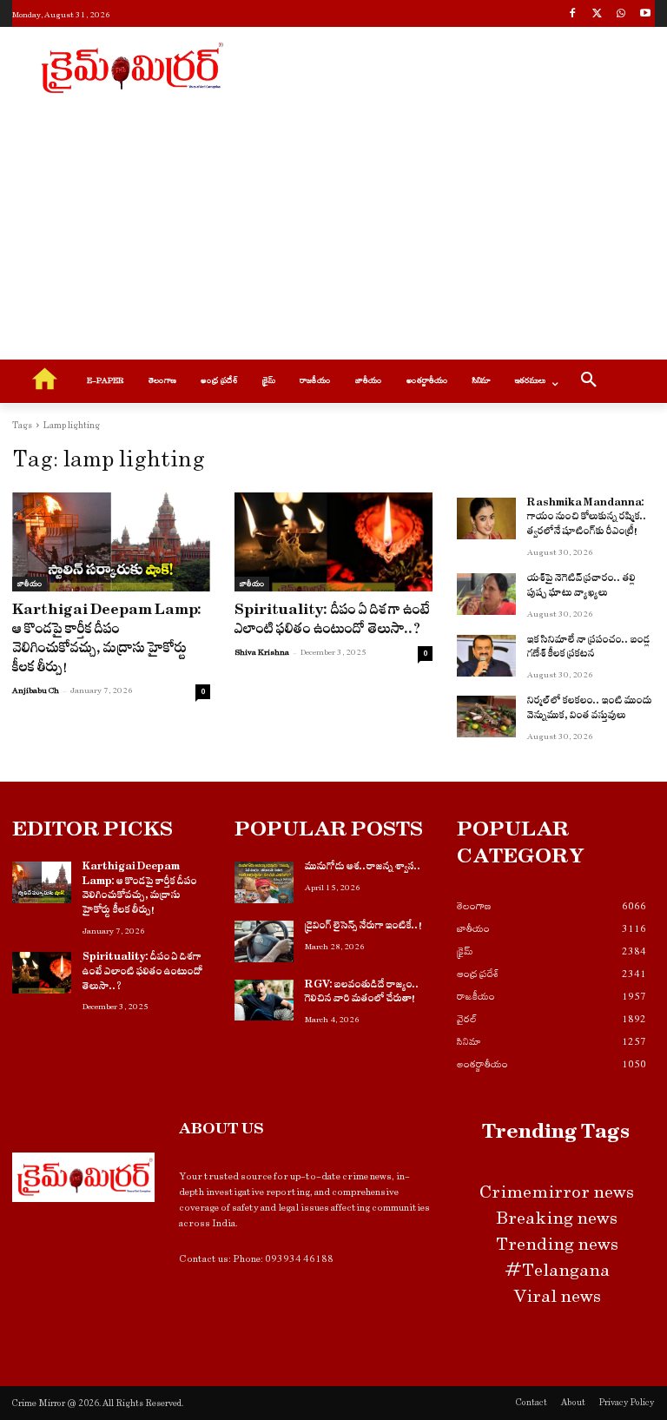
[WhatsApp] (621, 15)
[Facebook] (573, 15)
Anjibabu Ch (35, 690)
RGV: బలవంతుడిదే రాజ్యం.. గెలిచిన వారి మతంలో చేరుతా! (362, 994)
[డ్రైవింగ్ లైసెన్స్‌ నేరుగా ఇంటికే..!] (264, 941)
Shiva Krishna (261, 652)
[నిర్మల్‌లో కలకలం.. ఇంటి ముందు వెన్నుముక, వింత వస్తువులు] (486, 716)
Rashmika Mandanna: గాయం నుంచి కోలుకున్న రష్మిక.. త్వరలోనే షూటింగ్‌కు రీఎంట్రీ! (587, 519)
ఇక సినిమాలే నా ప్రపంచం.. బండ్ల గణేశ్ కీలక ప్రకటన (588, 649)
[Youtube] (645, 15)
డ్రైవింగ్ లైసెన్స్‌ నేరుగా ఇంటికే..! (363, 927)
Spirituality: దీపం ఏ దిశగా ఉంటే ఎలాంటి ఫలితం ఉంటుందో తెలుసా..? (332, 622)
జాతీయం (29, 583)
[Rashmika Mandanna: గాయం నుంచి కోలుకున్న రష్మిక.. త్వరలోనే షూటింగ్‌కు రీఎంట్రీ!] (486, 518)
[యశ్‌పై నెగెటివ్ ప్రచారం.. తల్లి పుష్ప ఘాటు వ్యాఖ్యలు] (486, 594)
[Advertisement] (451, 65)
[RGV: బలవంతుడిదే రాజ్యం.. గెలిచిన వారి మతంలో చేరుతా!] (264, 1000)
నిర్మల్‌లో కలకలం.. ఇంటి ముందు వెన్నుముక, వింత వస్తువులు (589, 710)
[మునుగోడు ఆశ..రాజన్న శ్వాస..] (264, 882)
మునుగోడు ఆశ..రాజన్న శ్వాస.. (363, 868)
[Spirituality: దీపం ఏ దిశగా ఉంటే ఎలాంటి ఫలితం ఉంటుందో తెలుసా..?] (333, 541)
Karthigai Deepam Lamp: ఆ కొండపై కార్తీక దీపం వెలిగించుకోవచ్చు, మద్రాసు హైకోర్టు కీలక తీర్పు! (107, 641)
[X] (597, 15)
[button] (589, 382)
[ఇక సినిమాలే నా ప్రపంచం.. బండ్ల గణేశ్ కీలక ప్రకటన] (486, 656)
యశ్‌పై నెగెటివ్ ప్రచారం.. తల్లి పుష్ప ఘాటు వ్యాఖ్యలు (581, 587)
